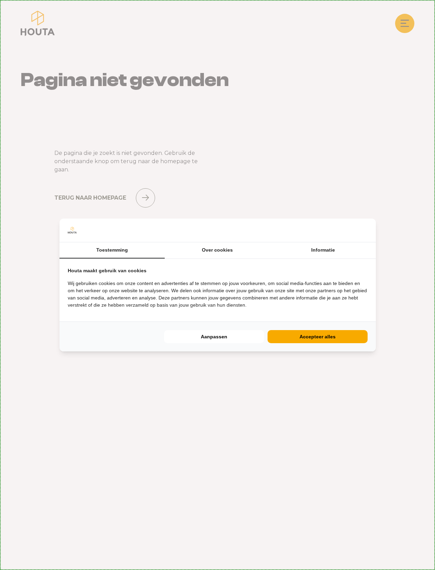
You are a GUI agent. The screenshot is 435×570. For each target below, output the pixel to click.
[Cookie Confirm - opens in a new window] (366, 230)
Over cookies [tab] (217, 250)
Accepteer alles (318, 336)
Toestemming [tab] (112, 250)
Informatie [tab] (323, 250)
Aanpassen (214, 336)
